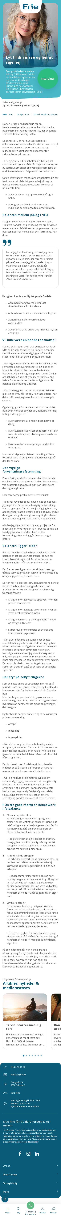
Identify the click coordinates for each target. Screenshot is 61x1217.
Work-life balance (49, 114)
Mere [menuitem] (6, 1191)
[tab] (23, 1055)
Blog (18, 102)
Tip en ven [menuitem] (9, 1197)
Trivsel (36, 114)
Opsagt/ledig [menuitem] (10, 1183)
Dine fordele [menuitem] (10, 1174)
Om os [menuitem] (6, 1165)
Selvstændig (9, 102)
